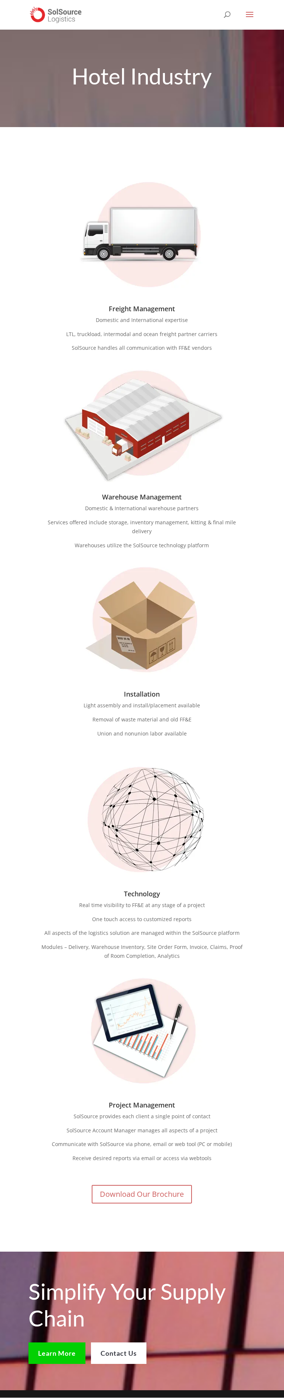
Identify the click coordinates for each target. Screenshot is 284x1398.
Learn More (57, 1353)
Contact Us (119, 1353)
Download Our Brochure (142, 1194)
